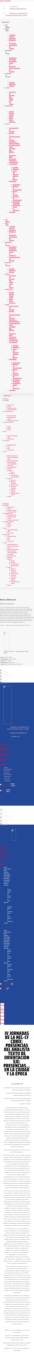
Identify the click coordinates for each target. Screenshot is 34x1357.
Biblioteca (12, 84)
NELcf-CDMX (7, 29)
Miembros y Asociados (11, 408)
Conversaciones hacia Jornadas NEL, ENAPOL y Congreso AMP (12, 464)
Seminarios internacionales (14, 142)
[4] (8, 1246)
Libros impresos (12, 121)
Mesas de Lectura (14, 573)
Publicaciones (9, 105)
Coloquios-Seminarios (13, 160)
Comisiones (9, 470)
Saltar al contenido (5, 1)
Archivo (7, 123)
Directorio (12, 38)
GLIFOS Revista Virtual (11, 113)
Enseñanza (9, 478)
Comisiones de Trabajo (11, 511)
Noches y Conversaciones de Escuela (14, 136)
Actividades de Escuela (8, 52)
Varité (11, 117)
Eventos (7, 87)
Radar (11, 118)
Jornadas (12, 212)
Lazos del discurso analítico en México (16, 175)
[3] (9, 1212)
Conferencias (13, 162)
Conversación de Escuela (12, 455)
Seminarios (16, 185)
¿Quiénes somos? (12, 36)
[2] (28, 1187)
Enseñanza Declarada (12, 59)
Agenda (3, 760)
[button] (6, 215)
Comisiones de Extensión (8, 75)
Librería (11, 86)
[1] (21, 1133)
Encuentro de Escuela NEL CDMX (12, 95)
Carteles (12, 82)
